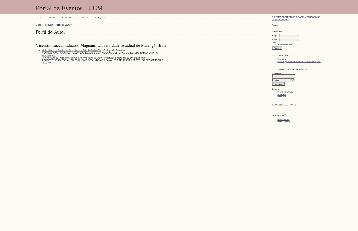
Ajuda (275, 25)
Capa (39, 18)
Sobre (52, 18)
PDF (54, 55)
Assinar (280, 61)
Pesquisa (101, 18)
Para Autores (283, 122)
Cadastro (83, 18)
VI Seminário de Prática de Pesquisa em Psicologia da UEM (71, 50)
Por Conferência (285, 92)
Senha (275, 39)
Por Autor (281, 94)
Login (275, 36)
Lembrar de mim (284, 44)
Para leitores (283, 119)
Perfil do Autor (63, 25)
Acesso (66, 18)
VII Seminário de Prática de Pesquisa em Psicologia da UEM (72, 57)
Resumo (46, 55)
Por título (281, 97)
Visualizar (282, 59)
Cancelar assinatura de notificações (303, 61)
